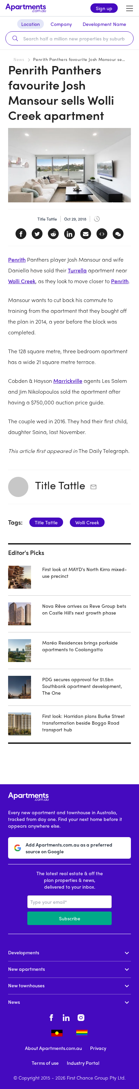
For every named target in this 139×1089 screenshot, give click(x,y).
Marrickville (67, 381)
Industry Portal (83, 1062)
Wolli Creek (21, 281)
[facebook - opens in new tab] (51, 1016)
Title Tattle (60, 485)
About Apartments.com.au (53, 1048)
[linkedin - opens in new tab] (66, 1016)
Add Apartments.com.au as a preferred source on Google (69, 848)
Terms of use (45, 1062)
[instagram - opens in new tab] (81, 1016)
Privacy (98, 1048)
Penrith (17, 259)
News (18, 59)
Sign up (104, 8)
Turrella (77, 270)
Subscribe (69, 918)
